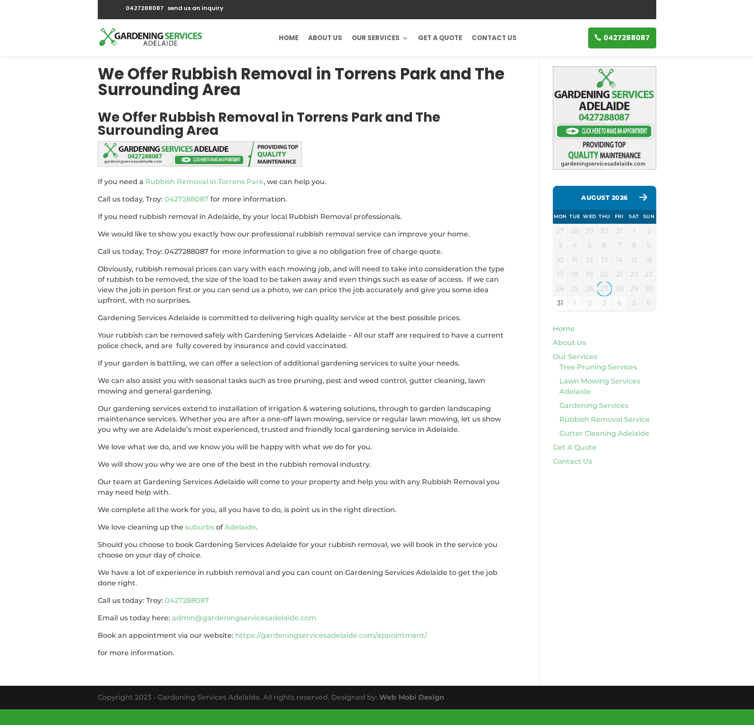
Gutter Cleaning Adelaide (604, 433)
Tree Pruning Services (598, 367)
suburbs (199, 527)
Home (288, 37)
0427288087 (626, 38)
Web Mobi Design (411, 697)
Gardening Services (593, 405)
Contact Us (494, 37)
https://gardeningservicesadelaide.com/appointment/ (331, 635)
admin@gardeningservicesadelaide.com (244, 618)
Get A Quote (440, 37)
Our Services (376, 37)
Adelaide (240, 527)
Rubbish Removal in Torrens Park (204, 182)
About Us (325, 37)
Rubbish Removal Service (604, 419)
